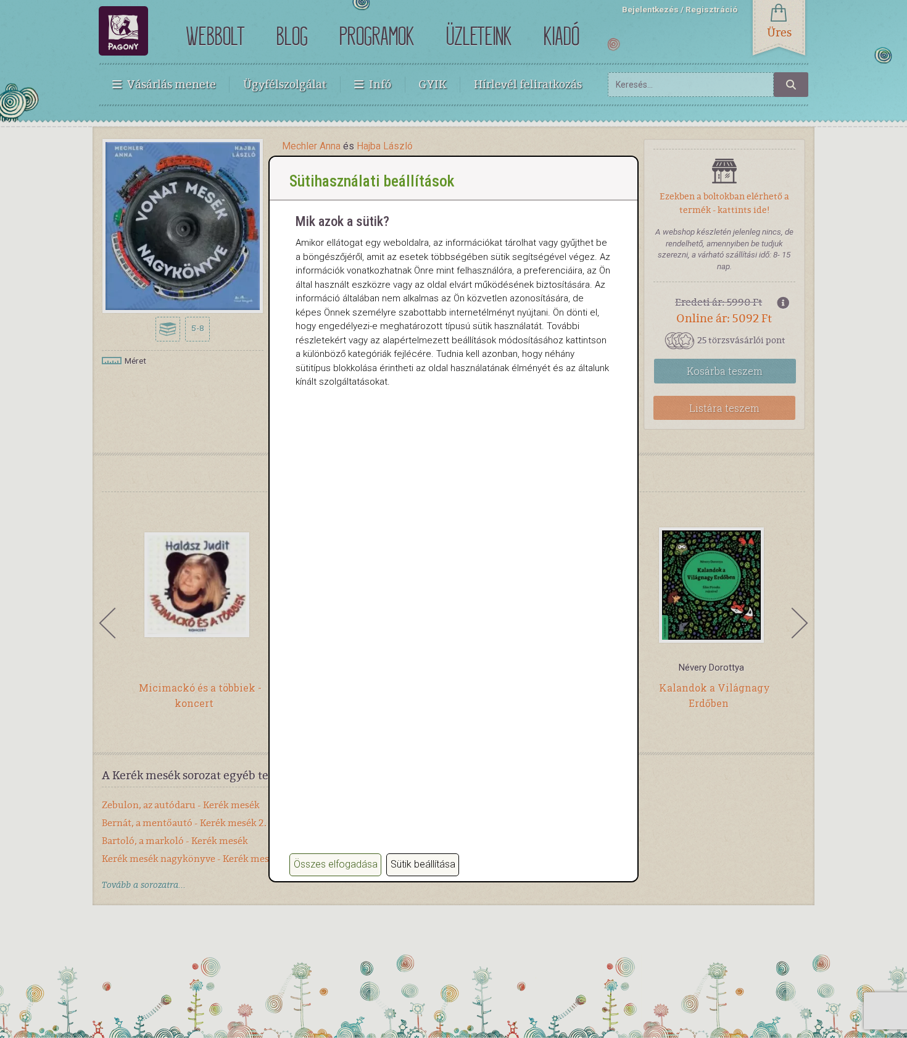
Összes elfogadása (336, 864)
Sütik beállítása (423, 864)
